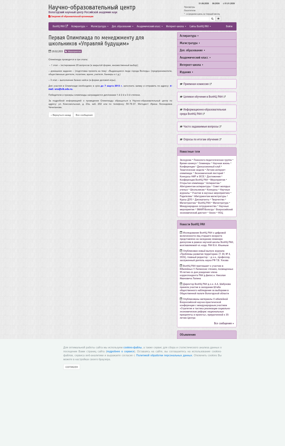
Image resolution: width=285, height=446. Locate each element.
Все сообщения (84, 114)
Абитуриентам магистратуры (210, 196)
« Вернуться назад (61, 114)
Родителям (186, 196)
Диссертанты (202, 199)
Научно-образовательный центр (92, 7)
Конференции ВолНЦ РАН (194, 179)
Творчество (218, 199)
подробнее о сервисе (120, 351)
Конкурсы (212, 189)
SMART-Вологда (205, 209)
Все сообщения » (224, 323)
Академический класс (149, 26)
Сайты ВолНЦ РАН (199, 26)
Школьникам (197, 189)
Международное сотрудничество (198, 206)
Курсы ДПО (186, 199)
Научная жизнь (221, 163)
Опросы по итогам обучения (200, 139)
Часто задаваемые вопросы (200, 126)
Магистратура (99, 26)
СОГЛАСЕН (71, 366)
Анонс (212, 212)
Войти (229, 26)
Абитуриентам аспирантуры (195, 186)
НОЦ (220, 212)
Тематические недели (192, 169)
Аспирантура (78, 26)
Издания (186, 72)
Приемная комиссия (196, 84)
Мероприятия (74, 51)
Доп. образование (122, 26)
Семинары (204, 163)
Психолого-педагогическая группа (213, 159)
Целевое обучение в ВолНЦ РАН (203, 96)
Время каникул (188, 163)
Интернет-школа (175, 26)
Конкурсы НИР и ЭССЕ (192, 176)
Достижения (214, 176)
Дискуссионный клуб (208, 166)
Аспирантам (213, 183)
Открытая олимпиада (192, 183)
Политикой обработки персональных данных (164, 355)
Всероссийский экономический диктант (206, 211)
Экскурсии (185, 159)
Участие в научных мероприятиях (211, 192)
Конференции (187, 166)
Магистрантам (188, 202)
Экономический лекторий (208, 173)
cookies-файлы (132, 347)
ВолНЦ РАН (59, 26)
